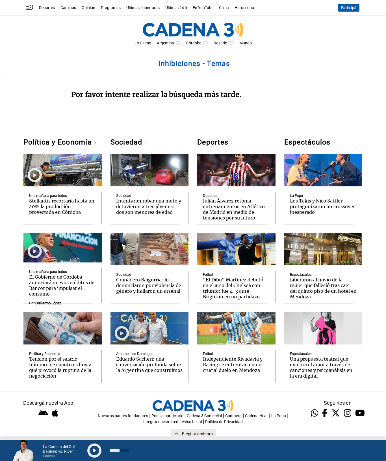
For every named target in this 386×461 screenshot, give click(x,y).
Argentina (165, 43)
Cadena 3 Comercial (204, 415)
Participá (349, 7)
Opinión (88, 7)
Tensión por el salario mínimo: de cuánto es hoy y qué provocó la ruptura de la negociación (60, 367)
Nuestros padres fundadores (123, 415)
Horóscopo (244, 7)
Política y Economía (58, 142)
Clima (224, 7)
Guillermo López (48, 303)
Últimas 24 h (176, 7)
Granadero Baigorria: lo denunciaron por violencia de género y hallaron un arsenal (148, 285)
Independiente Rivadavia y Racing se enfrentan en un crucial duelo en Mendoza (233, 364)
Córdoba (193, 43)
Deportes (47, 7)
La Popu (296, 195)
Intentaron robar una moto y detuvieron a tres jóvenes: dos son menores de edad (148, 206)
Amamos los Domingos (134, 354)
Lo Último (143, 43)
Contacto (233, 415)
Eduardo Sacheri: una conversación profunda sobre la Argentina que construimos (149, 364)
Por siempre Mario (167, 415)
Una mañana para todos (48, 195)
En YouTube (203, 7)
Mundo (245, 43)
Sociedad (127, 142)
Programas (111, 7)
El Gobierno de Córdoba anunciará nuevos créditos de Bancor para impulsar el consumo (61, 285)
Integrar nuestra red (160, 421)
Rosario (220, 43)
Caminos (68, 7)
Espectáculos (308, 142)
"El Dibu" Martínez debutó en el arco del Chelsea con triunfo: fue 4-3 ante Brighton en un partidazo (233, 288)
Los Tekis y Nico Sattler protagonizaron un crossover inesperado (322, 206)
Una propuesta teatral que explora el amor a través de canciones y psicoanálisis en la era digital (321, 367)
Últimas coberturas (143, 7)
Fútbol (208, 274)
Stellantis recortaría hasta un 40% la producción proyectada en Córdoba (61, 206)
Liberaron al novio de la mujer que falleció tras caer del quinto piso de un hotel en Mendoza (323, 288)
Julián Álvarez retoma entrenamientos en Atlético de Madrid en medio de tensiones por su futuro (234, 209)
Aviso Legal (192, 421)
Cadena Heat (256, 415)
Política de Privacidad (224, 421)
